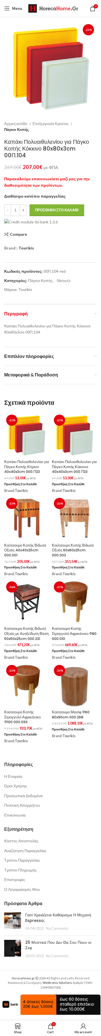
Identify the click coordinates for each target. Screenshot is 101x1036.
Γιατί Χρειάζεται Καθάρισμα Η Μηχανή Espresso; (58, 917)
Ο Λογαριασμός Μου (22, 889)
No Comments (57, 928)
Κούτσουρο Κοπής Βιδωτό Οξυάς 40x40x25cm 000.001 (25, 550)
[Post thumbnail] (12, 921)
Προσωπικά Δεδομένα (23, 795)
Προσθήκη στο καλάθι (57, 210)
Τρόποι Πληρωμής (20, 870)
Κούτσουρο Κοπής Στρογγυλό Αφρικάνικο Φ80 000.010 (74, 633)
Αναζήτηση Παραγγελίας (25, 850)
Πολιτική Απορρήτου (22, 805)
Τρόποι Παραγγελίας (22, 860)
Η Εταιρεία (13, 776)
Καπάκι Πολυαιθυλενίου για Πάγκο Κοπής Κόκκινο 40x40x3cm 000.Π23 (74, 466)
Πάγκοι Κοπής (16, 129)
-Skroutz (63, 280)
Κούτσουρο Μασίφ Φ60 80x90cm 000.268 (70, 715)
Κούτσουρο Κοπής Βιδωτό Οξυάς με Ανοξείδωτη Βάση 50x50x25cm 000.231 (26, 633)
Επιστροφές (14, 879)
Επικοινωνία (15, 815)
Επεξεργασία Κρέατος (51, 123)
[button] (20, 484)
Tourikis (26, 248)
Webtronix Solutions (57, 982)
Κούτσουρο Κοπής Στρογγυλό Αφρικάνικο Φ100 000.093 (22, 717)
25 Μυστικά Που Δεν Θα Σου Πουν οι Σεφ (58, 945)
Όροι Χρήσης (15, 785)
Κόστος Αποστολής (21, 840)
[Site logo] (53, 8)
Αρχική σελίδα (16, 123)
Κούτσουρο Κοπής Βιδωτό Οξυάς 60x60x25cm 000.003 (73, 550)
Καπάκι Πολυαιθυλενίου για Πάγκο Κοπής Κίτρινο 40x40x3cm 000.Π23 (26, 466)
